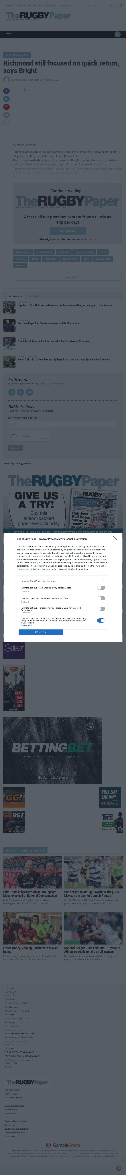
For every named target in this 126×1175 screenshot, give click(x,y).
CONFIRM (41, 632)
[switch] (101, 588)
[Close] (116, 539)
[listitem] (63, 581)
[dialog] (63, 587)
